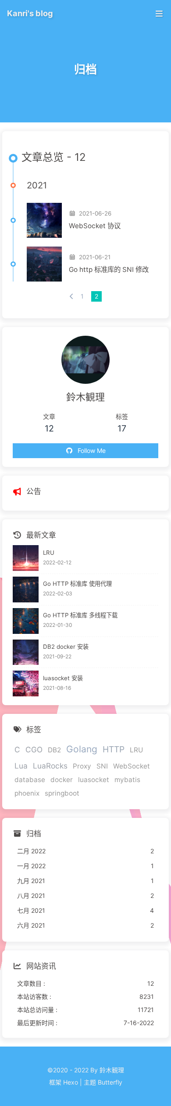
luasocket (93, 780)
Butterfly (110, 1082)
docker (61, 780)
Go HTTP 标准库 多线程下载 (80, 615)
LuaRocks (50, 765)
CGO (34, 749)
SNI (102, 766)
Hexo (70, 1082)
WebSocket (131, 766)
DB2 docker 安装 (66, 646)
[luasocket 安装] (26, 683)
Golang (81, 749)
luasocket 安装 (63, 678)
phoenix (26, 793)
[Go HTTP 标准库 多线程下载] (26, 621)
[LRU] (26, 558)
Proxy (82, 766)
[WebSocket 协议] (44, 220)
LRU (48, 552)
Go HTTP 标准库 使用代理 (77, 583)
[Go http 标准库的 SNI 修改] (44, 264)
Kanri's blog (30, 13)
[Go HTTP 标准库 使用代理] (26, 589)
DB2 (54, 750)
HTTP (114, 749)
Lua (21, 765)
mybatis (127, 780)
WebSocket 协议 (95, 226)
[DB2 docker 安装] (26, 652)
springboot (62, 793)
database (29, 780)
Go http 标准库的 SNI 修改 (109, 269)
